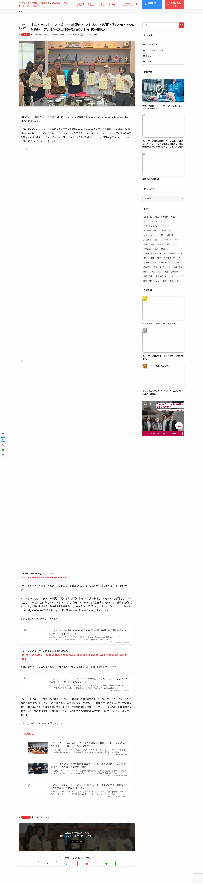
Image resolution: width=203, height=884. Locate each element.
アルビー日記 (151, 44)
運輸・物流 (147, 281)
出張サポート (166, 240)
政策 (145, 258)
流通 (177, 263)
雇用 (164, 281)
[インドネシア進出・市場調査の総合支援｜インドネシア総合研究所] (44, 4)
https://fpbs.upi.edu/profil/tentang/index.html (44, 577)
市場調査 (147, 249)
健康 (156, 240)
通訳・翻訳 (147, 276)
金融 (157, 281)
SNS (173, 217)
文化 (159, 258)
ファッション (166, 231)
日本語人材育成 (149, 263)
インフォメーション (154, 50)
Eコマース (147, 217)
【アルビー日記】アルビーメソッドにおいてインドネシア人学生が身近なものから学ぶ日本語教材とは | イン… (88, 786)
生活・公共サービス (162, 267)
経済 (145, 272)
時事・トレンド (165, 263)
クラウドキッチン (150, 226)
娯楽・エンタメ (156, 244)
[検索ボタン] (137, 4)
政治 (180, 253)
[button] (28, 863)
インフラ (164, 221)
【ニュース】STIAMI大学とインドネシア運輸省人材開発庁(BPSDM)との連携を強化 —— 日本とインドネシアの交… (88, 744)
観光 (166, 272)
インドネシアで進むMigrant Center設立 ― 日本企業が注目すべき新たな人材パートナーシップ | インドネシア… (88, 632)
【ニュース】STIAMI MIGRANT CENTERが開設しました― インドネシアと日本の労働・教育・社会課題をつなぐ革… (88, 680)
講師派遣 (175, 272)
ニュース (26, 34)
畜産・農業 (177, 267)
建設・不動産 (159, 249)
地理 (145, 244)
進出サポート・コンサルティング (169, 276)
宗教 (168, 244)
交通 (161, 235)
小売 (175, 244)
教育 (45, 34)
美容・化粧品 (155, 272)
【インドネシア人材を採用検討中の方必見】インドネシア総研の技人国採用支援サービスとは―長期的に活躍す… (88, 765)
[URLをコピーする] (126, 863)
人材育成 (147, 240)
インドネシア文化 (150, 221)
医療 (177, 240)
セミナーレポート (150, 231)
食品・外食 (174, 281)
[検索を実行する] (181, 25)
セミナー (150, 56)
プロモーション (149, 235)
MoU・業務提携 (161, 217)
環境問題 (147, 267)
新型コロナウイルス (172, 258)
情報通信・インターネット (154, 253)
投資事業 (172, 253)
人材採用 (38, 34)
